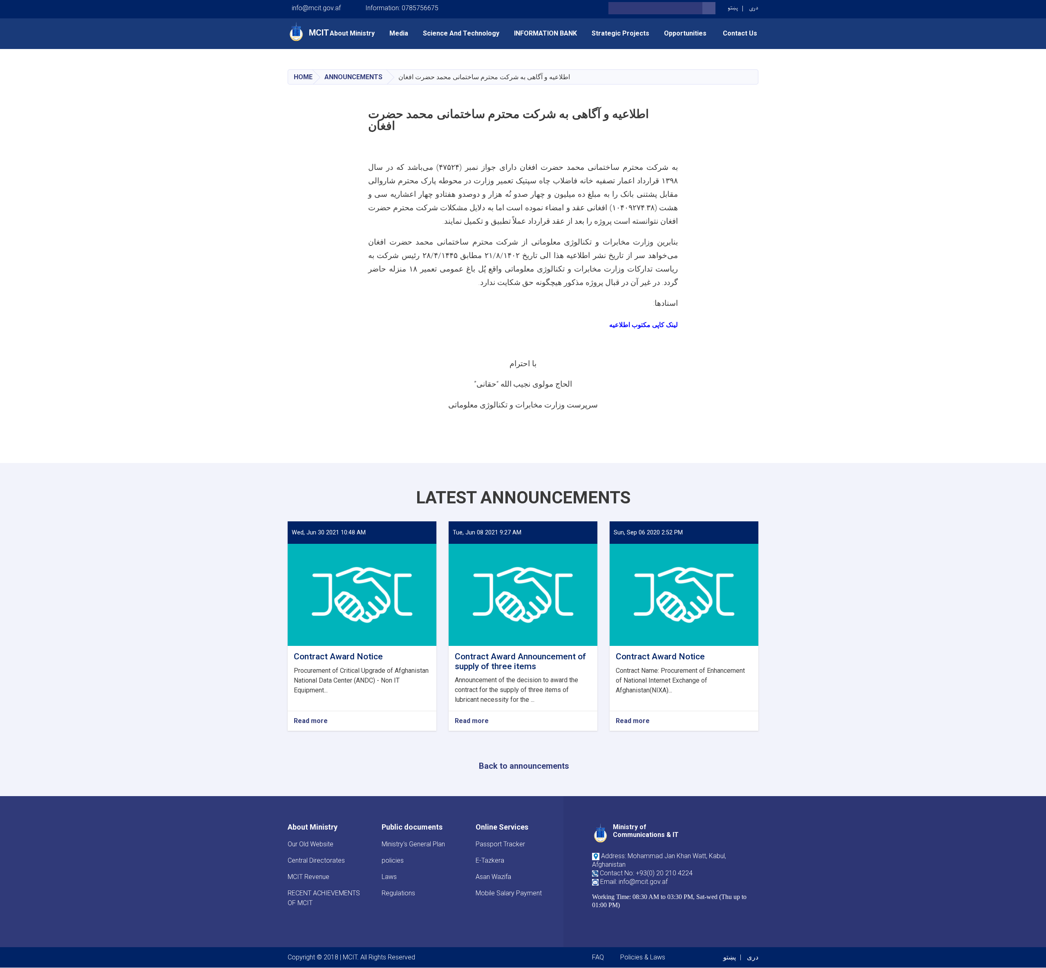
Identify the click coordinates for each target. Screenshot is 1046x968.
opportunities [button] (686, 33)
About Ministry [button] (352, 33)
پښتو (733, 8)
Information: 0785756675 (401, 8)
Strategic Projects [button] (620, 33)
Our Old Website (310, 844)
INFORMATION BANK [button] (545, 33)
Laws (389, 877)
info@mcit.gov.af (316, 8)
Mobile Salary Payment (509, 893)
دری (753, 8)
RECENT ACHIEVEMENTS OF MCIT (324, 898)
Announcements (353, 77)
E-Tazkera (490, 860)
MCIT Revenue (308, 877)
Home (303, 77)
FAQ (598, 957)
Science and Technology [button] (461, 33)
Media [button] (398, 33)
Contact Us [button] (740, 33)
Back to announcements (524, 766)
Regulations (398, 893)
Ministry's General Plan (413, 844)
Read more (311, 721)
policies (393, 860)
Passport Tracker (500, 844)
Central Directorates (316, 860)
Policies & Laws (642, 957)
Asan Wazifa (493, 877)
